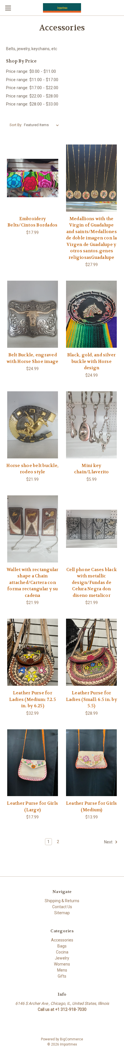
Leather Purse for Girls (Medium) (91, 806)
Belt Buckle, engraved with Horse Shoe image (32, 358)
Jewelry (62, 958)
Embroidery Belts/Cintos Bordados (32, 222)
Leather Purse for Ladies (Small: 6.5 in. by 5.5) (91, 699)
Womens (62, 964)
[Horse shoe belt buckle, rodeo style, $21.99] (32, 424)
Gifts (62, 976)
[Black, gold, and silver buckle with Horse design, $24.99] (91, 314)
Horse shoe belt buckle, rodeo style (32, 469)
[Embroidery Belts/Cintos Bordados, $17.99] (32, 178)
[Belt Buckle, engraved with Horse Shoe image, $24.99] (32, 314)
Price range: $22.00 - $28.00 (32, 96)
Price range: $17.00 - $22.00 (32, 87)
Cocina (62, 952)
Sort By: (16, 125)
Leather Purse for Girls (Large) (32, 806)
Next (108, 842)
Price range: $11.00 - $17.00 (32, 79)
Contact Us (62, 906)
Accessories (62, 940)
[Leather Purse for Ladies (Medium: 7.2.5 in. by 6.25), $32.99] (32, 652)
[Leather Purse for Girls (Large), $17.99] (32, 762)
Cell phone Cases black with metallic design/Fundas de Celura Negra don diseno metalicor (91, 582)
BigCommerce (71, 1039)
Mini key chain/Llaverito (91, 469)
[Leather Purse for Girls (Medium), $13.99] (91, 762)
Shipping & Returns (62, 900)
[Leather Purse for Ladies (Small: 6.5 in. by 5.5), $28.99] (91, 652)
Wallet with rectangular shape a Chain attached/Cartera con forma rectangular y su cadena (33, 582)
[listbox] (42, 125)
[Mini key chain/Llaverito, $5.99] (91, 424)
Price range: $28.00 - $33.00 (32, 104)
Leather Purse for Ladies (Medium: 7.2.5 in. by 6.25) (32, 699)
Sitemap (62, 912)
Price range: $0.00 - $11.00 (31, 71)
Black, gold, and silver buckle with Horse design (91, 361)
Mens (62, 970)
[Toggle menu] (8, 8)
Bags (62, 946)
